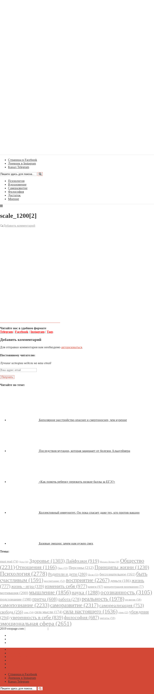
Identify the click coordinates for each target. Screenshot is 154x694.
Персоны (81, 567)
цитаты (107, 618)
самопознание (24, 605)
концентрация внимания (124, 586)
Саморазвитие (17, 188)
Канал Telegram (18, 642)
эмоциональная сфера (36, 623)
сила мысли (48, 612)
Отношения (36, 567)
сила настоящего (90, 611)
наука (86, 592)
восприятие (87, 580)
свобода (11, 612)
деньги (120, 581)
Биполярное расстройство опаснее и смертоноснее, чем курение (83, 420)
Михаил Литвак (109, 562)
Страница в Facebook (22, 635)
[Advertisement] (77, 257)
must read (9, 561)
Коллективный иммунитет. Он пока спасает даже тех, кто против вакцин (89, 512)
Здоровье (47, 561)
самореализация (121, 605)
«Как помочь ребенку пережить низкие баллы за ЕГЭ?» (77, 481)
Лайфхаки (82, 561)
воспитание (54, 581)
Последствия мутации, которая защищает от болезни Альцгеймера (84, 451)
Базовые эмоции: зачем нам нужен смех (66, 543)
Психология (16, 181)
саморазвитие (74, 605)
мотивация (14, 593)
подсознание (15, 599)
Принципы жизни (121, 567)
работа (69, 599)
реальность (103, 599)
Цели (93, 574)
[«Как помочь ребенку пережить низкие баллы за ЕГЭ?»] (23, 481)
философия (81, 617)
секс (29, 612)
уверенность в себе (36, 617)
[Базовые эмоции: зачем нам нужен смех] (23, 543)
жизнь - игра (27, 586)
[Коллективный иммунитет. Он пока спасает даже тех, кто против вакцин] (23, 512)
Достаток (14, 195)
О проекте (56, 628)
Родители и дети (67, 574)
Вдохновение (17, 184)
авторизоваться (71, 347)
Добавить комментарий (19, 225)
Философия (16, 191)
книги (95, 587)
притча (45, 599)
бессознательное (117, 574)
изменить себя (66, 586)
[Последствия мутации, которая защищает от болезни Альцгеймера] (23, 451)
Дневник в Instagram (22, 639)
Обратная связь (36, 628)
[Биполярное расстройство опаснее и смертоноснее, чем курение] (23, 420)
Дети (23, 562)
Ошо (63, 568)
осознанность (126, 592)
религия (133, 599)
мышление (50, 592)
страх (123, 612)
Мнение (13, 199)
